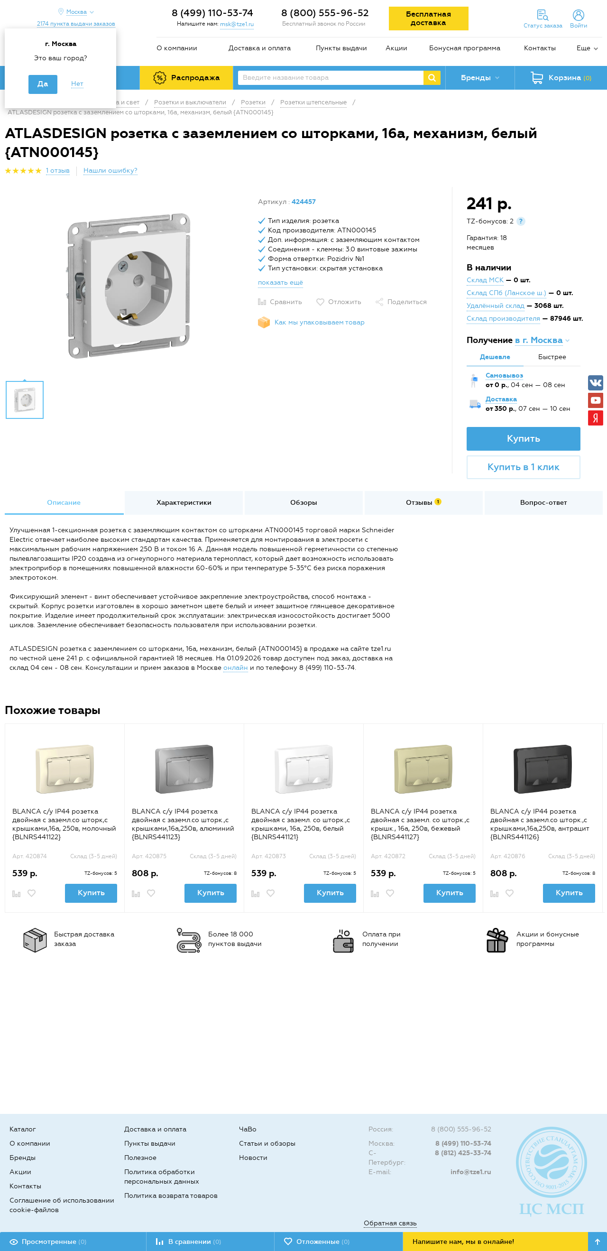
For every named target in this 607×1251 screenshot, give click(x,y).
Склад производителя (503, 319)
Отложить (344, 302)
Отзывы (422, 503)
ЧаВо (248, 1129)
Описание (64, 503)
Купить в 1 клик (523, 467)
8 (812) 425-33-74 (463, 1153)
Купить (523, 438)
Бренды (22, 1158)
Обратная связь (390, 1223)
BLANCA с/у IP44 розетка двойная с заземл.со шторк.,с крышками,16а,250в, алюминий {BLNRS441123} (183, 824)
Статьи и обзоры (267, 1144)
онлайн (235, 668)
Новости (253, 1158)
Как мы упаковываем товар (320, 322)
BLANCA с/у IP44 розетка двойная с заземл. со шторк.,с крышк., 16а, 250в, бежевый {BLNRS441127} (420, 824)
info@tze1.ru (471, 1172)
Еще (583, 48)
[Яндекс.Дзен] (595, 418)
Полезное (140, 1158)
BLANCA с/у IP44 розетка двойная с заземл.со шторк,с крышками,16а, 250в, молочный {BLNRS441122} (64, 824)
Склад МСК (485, 280)
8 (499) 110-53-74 (212, 13)
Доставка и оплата (260, 48)
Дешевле (495, 357)
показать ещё (280, 282)
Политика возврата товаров (171, 1196)
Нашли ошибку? (110, 171)
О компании (176, 48)
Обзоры (303, 503)
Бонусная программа (464, 48)
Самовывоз (504, 375)
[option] (127, 286)
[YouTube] (595, 400)
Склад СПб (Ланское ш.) (506, 293)
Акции (396, 48)
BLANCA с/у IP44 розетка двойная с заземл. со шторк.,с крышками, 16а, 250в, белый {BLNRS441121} (300, 824)
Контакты (540, 48)
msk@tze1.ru (237, 24)
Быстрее (552, 357)
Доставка (501, 399)
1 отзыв (58, 171)
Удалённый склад (495, 306)
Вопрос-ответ (543, 503)
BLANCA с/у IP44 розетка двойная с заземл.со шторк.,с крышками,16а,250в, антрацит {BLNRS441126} (539, 824)
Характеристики (184, 503)
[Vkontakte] (595, 382)
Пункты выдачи (341, 48)
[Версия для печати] (597, 173)
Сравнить (286, 302)
